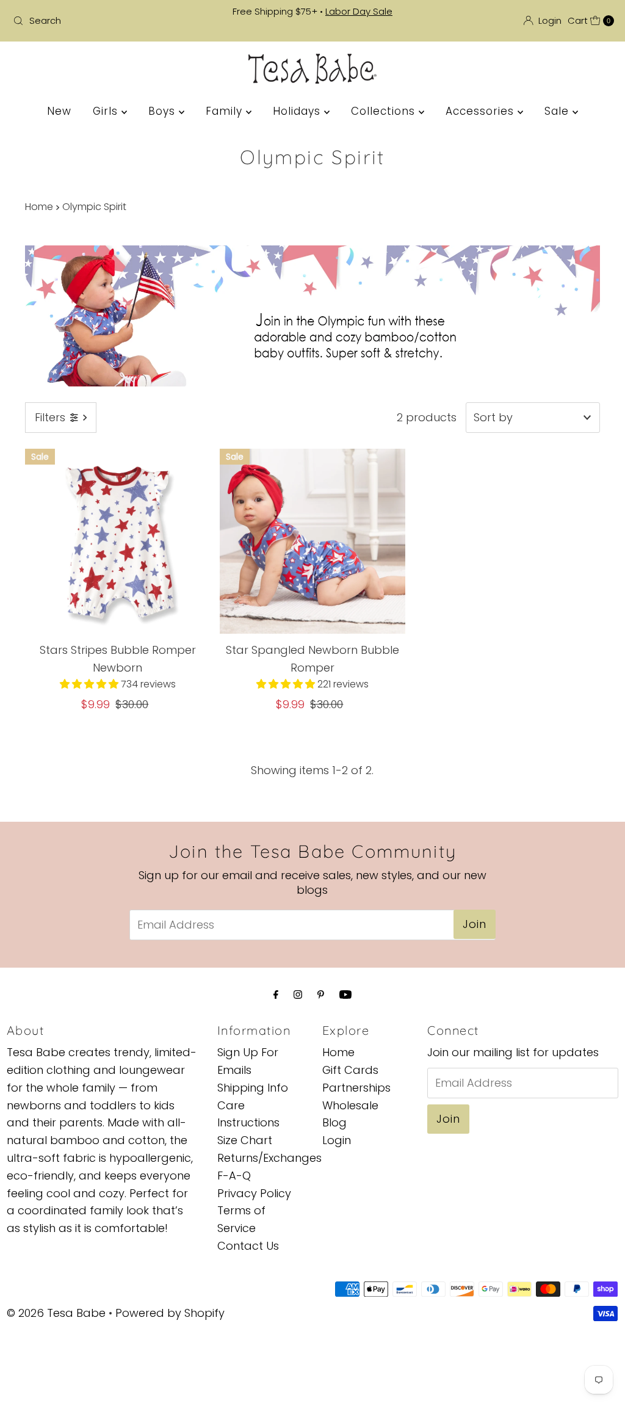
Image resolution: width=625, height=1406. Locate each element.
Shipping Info (252, 1087)
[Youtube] (345, 995)
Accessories (482, 111)
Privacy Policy (254, 1193)
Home (39, 207)
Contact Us (248, 1245)
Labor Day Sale (358, 11)
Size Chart (244, 1140)
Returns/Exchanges (269, 1157)
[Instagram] (298, 995)
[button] (90, 684)
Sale (558, 111)
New (59, 111)
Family (226, 111)
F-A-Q (234, 1175)
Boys (163, 111)
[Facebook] (275, 995)
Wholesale (350, 1105)
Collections (385, 111)
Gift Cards (350, 1070)
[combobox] (106, 21)
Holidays (298, 111)
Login (336, 1140)
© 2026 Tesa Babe (56, 1313)
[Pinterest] (320, 995)
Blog (334, 1122)
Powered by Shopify (170, 1313)
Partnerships (356, 1087)
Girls (107, 111)
